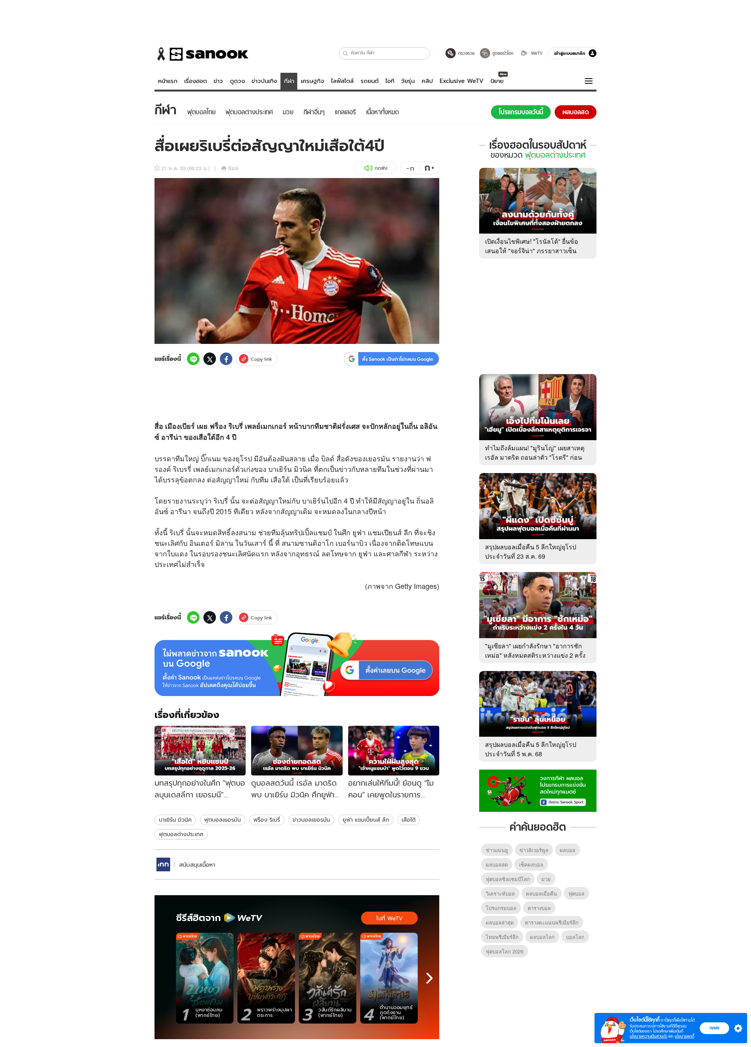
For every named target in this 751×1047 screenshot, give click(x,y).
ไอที (389, 81)
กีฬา (289, 81)
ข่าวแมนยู (497, 850)
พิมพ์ (233, 168)
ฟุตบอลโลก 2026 (504, 951)
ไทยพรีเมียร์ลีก (502, 937)
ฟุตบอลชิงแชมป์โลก (508, 879)
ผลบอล (567, 850)
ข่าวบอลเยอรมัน (311, 820)
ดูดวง (237, 81)
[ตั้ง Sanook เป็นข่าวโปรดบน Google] (297, 664)
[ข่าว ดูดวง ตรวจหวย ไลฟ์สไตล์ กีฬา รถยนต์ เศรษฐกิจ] (201, 54)
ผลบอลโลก (542, 937)
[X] (209, 359)
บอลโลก (575, 937)
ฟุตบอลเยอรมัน (222, 820)
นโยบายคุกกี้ (684, 1036)
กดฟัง (381, 168)
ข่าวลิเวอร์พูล (533, 850)
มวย (546, 879)
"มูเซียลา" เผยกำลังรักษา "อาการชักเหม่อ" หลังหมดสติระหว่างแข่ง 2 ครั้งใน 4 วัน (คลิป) (535, 655)
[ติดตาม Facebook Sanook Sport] (537, 790)
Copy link (261, 359)
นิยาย (496, 81)
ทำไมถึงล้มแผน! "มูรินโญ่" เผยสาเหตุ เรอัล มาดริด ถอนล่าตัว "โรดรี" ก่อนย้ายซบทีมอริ (534, 457)
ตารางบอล (539, 908)
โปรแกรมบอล (501, 908)
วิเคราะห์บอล (500, 893)
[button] (345, 53)
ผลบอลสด (497, 864)
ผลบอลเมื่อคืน (541, 893)
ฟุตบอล (576, 893)
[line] (193, 359)
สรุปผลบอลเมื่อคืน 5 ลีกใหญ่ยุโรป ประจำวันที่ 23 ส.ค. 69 (530, 551)
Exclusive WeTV (461, 81)
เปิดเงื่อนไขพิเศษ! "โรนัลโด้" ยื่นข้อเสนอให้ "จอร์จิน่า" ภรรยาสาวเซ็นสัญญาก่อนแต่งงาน (531, 250)
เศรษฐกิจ (312, 81)
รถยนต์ (370, 81)
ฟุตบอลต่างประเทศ (181, 834)
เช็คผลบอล (531, 864)
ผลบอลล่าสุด (500, 922)
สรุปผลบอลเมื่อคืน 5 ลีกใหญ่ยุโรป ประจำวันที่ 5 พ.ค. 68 (530, 749)
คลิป (427, 81)
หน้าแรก (168, 81)
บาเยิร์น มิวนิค (175, 820)
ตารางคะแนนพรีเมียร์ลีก (552, 922)
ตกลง (714, 1027)
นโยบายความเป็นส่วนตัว (648, 1036)
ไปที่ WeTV (389, 918)
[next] (429, 978)
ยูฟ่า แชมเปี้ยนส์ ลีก (366, 820)
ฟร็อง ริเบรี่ (266, 820)
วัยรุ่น (408, 81)
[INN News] (163, 864)
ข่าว (218, 81)
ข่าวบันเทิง (264, 81)
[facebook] (226, 359)
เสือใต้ (408, 820)
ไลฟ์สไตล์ (342, 81)
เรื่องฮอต (195, 81)
